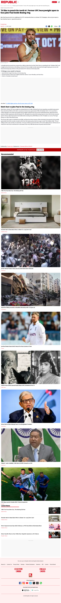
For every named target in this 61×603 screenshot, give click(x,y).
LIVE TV (54, 2)
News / (2, 5)
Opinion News (4, 192)
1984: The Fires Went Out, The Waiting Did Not (12, 191)
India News (3, 270)
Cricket (2, 348)
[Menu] (58, 2)
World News (3, 309)
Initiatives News (4, 231)
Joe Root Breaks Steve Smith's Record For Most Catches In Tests (16, 346)
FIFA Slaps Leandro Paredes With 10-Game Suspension (14, 502)
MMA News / (9, 5)
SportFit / (5, 5)
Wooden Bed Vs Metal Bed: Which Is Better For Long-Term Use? (16, 229)
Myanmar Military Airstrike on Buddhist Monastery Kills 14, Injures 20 (18, 307)
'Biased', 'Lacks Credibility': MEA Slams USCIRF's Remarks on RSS (16, 463)
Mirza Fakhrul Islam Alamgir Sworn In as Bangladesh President (16, 424)
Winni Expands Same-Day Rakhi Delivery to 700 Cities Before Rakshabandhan (21, 526)
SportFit (2, 26)
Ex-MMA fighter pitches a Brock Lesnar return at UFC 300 (19, 103)
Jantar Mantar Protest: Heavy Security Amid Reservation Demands (17, 268)
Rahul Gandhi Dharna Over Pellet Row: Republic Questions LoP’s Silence (20, 534)
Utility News (3, 387)
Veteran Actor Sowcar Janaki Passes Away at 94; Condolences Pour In (18, 385)
